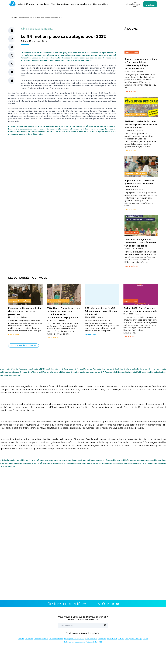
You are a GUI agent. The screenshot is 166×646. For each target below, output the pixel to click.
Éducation (29, 639)
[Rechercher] (105, 625)
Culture (121, 639)
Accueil (13, 18)
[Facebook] (103, 603)
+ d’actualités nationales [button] (24, 345)
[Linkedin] (113, 603)
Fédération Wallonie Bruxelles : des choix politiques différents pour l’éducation (141, 124)
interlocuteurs (60, 4)
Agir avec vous (132, 52)
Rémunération (91, 639)
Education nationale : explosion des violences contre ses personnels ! (25, 311)
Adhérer (150, 5)
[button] (12, 30)
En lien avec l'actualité (39, 29)
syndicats (42, 4)
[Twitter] (99, 603)
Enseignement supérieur (74, 639)
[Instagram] (108, 603)
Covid (145, 639)
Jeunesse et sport (56, 639)
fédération (26, 4)
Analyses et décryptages (136, 114)
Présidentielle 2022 (94, 642)
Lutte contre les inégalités (74, 642)
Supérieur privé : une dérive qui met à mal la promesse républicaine (139, 183)
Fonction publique (41, 639)
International (112, 639)
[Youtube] (117, 603)
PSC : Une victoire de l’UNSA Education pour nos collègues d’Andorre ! (101, 311)
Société (21, 639)
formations (100, 4)
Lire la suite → (131, 91)
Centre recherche (81, 4)
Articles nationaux (24, 18)
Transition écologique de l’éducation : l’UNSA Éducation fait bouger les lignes (141, 242)
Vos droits (102, 639)
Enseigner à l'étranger (133, 639)
